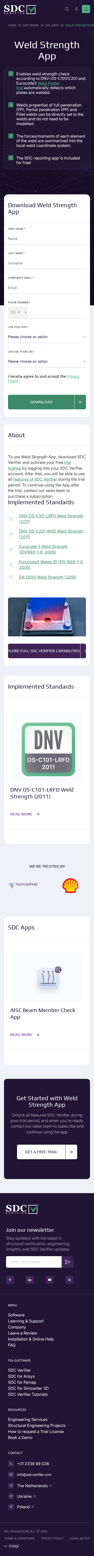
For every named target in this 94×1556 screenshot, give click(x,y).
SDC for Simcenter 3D (28, 1388)
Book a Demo (20, 1437)
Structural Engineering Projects (36, 1425)
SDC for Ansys (21, 1376)
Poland (23, 1506)
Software (31, 25)
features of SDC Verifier (35, 479)
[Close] (67, 9)
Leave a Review (22, 1333)
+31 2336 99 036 (33, 1463)
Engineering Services (27, 1419)
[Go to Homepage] (21, 9)
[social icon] (10, 1280)
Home (12, 25)
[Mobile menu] (86, 9)
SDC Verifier (19, 1370)
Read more (21, 814)
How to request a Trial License (36, 1431)
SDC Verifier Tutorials (28, 1394)
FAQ (12, 1345)
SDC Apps (52, 25)
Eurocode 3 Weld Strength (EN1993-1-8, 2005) (43, 549)
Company (17, 1327)
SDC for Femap (22, 1382)
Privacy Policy (52, 1538)
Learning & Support (26, 1321)
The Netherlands (32, 1485)
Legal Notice (80, 1538)
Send (67, 1261)
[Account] (76, 9)
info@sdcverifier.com (34, 1474)
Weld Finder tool (38, 85)
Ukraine (24, 1496)
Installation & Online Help (31, 1339)
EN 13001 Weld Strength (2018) (48, 577)
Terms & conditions (19, 1538)
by (6, 1546)
